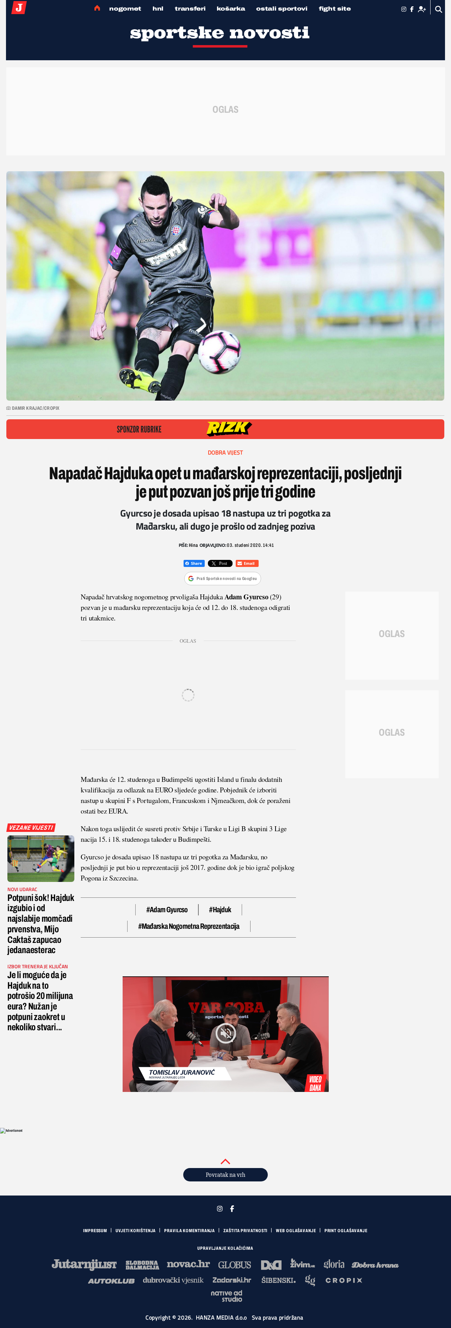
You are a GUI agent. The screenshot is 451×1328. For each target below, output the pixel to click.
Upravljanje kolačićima (225, 1248)
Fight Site (335, 9)
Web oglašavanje (296, 1230)
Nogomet (125, 9)
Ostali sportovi (282, 9)
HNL (158, 9)
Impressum (95, 1230)
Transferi (190, 9)
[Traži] (438, 9)
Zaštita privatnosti (245, 1230)
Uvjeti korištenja (136, 1230)
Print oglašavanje (346, 1230)
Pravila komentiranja (189, 1230)
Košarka (231, 9)
